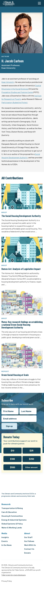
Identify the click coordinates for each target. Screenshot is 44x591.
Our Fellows (29, 541)
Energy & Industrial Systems (14, 520)
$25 (31, 450)
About (27, 533)
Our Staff (28, 537)
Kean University (7, 82)
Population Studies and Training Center (17, 92)
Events (4, 541)
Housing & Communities (12, 516)
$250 (31, 459)
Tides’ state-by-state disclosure (13, 575)
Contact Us (29, 549)
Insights (5, 537)
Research (6, 504)
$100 (12, 459)
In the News (6, 545)
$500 (12, 467)
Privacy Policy (6, 581)
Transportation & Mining (12, 508)
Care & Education (9, 512)
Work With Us (30, 545)
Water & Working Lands (11, 527)
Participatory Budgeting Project (14, 102)
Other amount (31, 467)
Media (4, 533)
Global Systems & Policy (12, 523)
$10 (12, 450)
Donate (27, 553)
